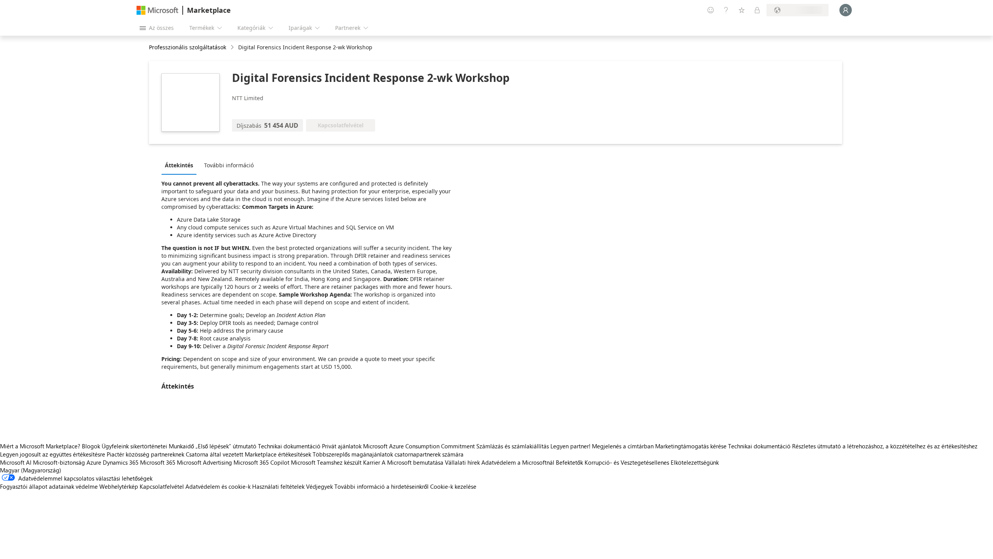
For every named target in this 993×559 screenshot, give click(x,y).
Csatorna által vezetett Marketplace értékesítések (248, 454)
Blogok (91, 446)
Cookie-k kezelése (453, 486)
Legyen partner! (570, 446)
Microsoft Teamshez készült (326, 462)
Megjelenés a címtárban (623, 446)
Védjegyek (319, 486)
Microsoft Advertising (204, 462)
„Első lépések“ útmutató (225, 446)
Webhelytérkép (118, 486)
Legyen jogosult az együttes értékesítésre (52, 454)
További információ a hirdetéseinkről (381, 486)
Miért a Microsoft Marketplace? (40, 446)
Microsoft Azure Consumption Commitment (419, 446)
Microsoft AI (15, 462)
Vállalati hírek (462, 462)
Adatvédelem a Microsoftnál (517, 462)
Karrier (371, 462)
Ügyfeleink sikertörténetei (134, 446)
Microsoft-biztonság (59, 462)
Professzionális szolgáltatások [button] (187, 47)
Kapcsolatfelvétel (162, 486)
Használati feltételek (278, 486)
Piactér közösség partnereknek (145, 454)
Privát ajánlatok (342, 446)
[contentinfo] (233, 47)
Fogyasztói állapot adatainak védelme (49, 486)
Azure (93, 462)
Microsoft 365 (157, 462)
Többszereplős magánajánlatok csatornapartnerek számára (388, 454)
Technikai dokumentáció (289, 446)
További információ (229, 165)
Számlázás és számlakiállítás (512, 446)
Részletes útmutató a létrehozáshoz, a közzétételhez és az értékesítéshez (884, 446)
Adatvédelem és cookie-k (218, 486)
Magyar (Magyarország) (30, 470)
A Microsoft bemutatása (412, 462)
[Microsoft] (157, 10)
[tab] (181, 165)
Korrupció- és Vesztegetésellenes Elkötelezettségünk (652, 462)
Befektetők (569, 462)
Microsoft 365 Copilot (261, 462)
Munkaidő (181, 446)
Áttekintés (179, 165)
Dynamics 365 (120, 462)
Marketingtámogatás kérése (691, 446)
